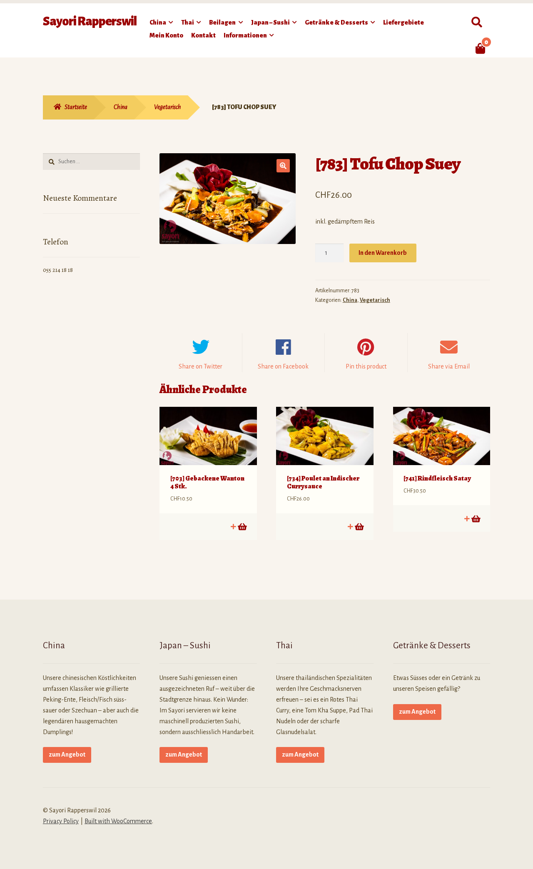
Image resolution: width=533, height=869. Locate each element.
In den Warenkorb (383, 252)
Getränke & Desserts (336, 22)
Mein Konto (166, 35)
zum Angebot (67, 754)
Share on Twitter (200, 366)
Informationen (245, 35)
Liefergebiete (403, 22)
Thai (187, 22)
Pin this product (366, 366)
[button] (283, 165)
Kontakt (203, 35)
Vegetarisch (167, 107)
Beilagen (222, 22)
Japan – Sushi (270, 22)
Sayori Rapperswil (90, 21)
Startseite (76, 107)
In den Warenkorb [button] (242, 526)
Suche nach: (476, 22)
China (157, 22)
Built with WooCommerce (118, 821)
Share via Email (449, 366)
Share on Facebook (283, 366)
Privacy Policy (61, 821)
